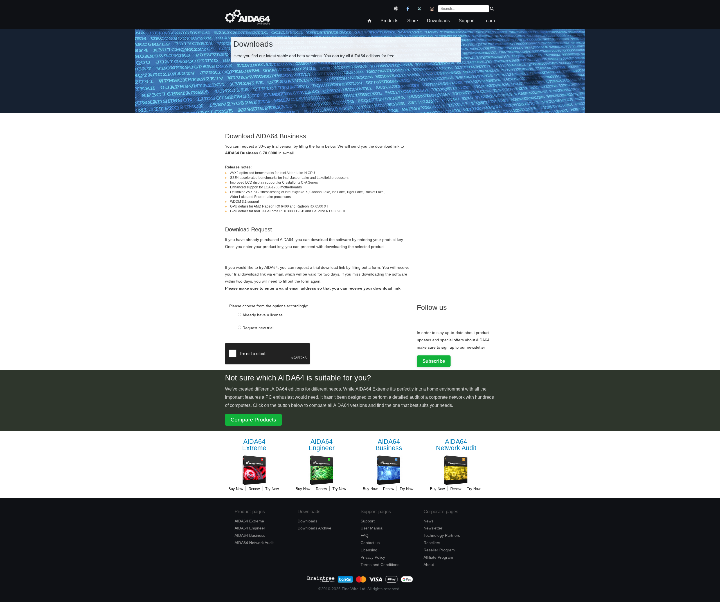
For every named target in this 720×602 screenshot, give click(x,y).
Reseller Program (439, 550)
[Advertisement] (459, 208)
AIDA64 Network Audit (254, 542)
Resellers (432, 542)
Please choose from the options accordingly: (268, 306)
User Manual (372, 528)
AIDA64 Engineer (250, 528)
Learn (489, 20)
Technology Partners (442, 535)
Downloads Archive (314, 528)
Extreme (254, 445)
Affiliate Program (438, 557)
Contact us (370, 542)
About (429, 564)
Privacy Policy (373, 557)
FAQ (364, 535)
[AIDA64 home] (247, 23)
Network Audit (456, 445)
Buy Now (235, 489)
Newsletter (433, 528)
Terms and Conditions (380, 564)
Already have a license (262, 315)
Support (466, 20)
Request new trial (257, 328)
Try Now (272, 489)
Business (388, 445)
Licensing (369, 550)
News (428, 521)
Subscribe (433, 361)
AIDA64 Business (250, 535)
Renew (254, 489)
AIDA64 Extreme (249, 521)
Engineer (322, 445)
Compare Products (253, 420)
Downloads (438, 20)
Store (412, 20)
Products (389, 20)
